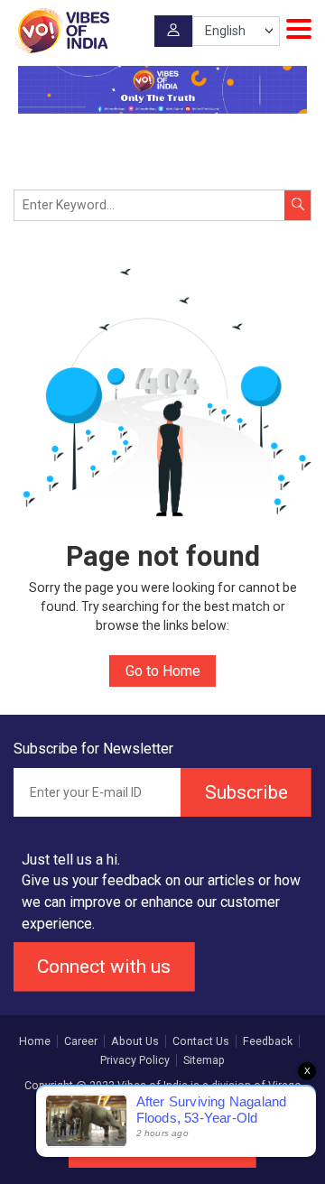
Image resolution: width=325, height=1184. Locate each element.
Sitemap (204, 1060)
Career (81, 1041)
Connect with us (104, 966)
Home (35, 1041)
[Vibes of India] (61, 30)
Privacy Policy (135, 1060)
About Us (135, 1041)
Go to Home (162, 671)
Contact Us (200, 1041)
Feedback (267, 1041)
